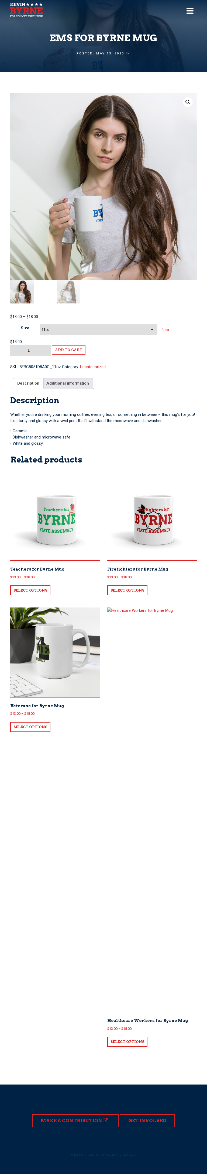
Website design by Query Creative (103, 1154)
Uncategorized (93, 366)
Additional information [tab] (67, 383)
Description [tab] (28, 383)
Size (25, 328)
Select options (30, 590)
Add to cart (68, 350)
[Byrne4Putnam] (26, 10)
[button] (188, 102)
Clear (165, 330)
